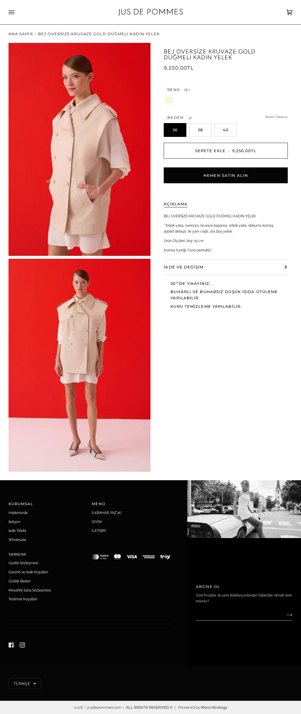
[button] (131, 552)
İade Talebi (17, 530)
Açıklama (176, 203)
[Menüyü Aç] (17, 12)
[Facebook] (11, 645)
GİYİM (97, 522)
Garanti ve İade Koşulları (28, 572)
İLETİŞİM (99, 530)
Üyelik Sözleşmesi (23, 563)
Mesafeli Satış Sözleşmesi (30, 590)
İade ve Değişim (183, 267)
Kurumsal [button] (21, 503)
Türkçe (23, 683)
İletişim (14, 522)
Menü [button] (98, 503)
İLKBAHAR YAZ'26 (106, 512)
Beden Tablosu (276, 117)
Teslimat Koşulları (23, 599)
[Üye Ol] (284, 614)
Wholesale (17, 539)
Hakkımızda (18, 512)
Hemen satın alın (225, 175)
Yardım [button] (17, 554)
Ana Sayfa (21, 33)
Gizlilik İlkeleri (20, 581)
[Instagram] (22, 645)
